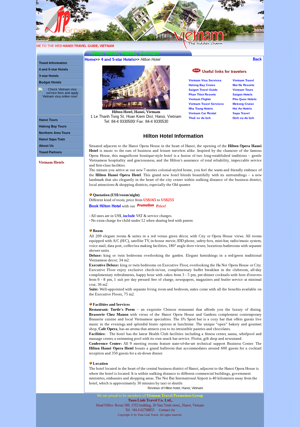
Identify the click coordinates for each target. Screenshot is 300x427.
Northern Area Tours (54, 133)
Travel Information (53, 63)
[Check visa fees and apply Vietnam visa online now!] (60, 114)
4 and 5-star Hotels (53, 69)
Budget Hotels (50, 82)
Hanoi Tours (48, 120)
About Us (46, 145)
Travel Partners (50, 152)
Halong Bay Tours (53, 126)
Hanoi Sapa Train (52, 139)
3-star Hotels (49, 76)
